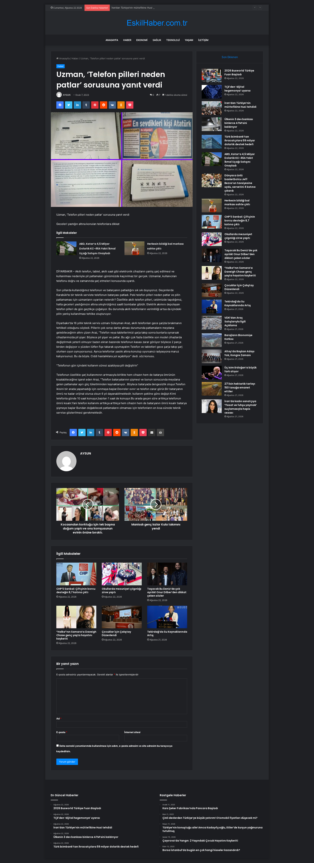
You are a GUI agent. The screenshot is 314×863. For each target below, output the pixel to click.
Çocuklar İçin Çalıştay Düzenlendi (116, 633)
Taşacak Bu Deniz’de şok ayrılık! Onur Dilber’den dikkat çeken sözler (166, 592)
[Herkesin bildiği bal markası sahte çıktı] (134, 248)
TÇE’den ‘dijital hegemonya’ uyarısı (237, 88)
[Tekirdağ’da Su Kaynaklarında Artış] (167, 617)
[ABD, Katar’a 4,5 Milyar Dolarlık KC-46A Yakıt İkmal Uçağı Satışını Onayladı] (67, 248)
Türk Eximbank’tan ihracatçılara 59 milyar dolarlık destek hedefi (239, 140)
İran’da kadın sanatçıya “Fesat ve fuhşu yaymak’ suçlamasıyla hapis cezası (240, 406)
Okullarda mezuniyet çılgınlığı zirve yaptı (121, 590)
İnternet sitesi (132, 732)
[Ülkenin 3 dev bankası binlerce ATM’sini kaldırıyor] (212, 124)
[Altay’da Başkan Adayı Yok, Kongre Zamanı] (212, 356)
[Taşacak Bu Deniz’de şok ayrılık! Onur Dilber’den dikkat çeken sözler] (167, 574)
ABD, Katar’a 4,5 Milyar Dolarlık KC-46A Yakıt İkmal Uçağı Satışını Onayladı (97, 248)
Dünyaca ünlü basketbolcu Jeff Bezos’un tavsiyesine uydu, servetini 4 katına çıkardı (239, 183)
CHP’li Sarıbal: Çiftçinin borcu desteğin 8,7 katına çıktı (75, 590)
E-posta (61, 732)
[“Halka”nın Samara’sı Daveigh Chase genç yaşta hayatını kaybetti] (76, 617)
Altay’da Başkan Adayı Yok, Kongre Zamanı (239, 353)
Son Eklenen (230, 57)
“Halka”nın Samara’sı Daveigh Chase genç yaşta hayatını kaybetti (76, 635)
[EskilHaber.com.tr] (157, 22)
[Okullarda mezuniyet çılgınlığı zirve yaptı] (122, 574)
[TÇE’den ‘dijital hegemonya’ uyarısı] (212, 92)
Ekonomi (142, 40)
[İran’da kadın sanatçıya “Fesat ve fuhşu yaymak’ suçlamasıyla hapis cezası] (212, 406)
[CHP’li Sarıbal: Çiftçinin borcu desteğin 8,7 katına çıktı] (76, 574)
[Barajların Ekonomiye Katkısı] (212, 340)
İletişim (203, 40)
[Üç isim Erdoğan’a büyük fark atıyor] (212, 372)
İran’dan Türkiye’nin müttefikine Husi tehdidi (136, 7)
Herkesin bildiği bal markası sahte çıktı (237, 202)
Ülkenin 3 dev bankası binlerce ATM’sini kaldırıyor (238, 123)
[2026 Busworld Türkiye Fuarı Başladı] (212, 75)
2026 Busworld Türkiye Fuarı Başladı (239, 72)
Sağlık (157, 40)
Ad (58, 718)
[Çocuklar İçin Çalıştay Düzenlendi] (122, 617)
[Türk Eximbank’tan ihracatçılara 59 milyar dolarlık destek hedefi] (212, 141)
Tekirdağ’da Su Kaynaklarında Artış (167, 633)
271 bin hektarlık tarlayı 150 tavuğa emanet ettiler (239, 387)
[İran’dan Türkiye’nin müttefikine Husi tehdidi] (212, 108)
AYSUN (67, 95)
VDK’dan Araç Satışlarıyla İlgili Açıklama (235, 321)
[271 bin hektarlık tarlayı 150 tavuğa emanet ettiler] (212, 389)
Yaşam (189, 40)
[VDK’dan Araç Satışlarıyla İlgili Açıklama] (212, 323)
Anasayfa (112, 40)
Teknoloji (173, 40)
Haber (127, 40)
